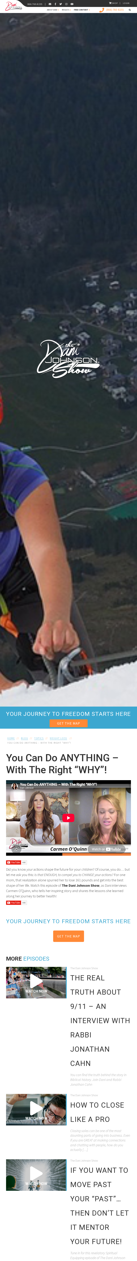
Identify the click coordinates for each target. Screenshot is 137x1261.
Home (11, 738)
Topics (39, 738)
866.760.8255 (34, 4)
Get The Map (68, 723)
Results (65, 10)
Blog (24, 738)
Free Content (81, 10)
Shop (115, 3)
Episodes (36, 958)
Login (126, 3)
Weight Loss (58, 738)
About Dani (52, 10)
